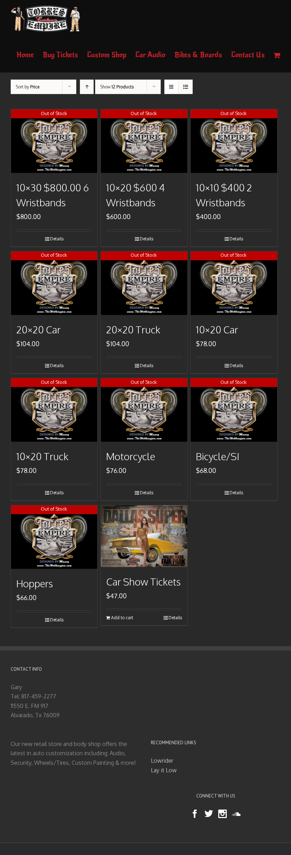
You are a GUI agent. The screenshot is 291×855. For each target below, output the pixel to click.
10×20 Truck (42, 456)
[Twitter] (208, 814)
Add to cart (122, 617)
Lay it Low (164, 770)
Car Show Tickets (143, 581)
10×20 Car (217, 329)
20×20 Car (38, 329)
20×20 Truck (133, 329)
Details (57, 238)
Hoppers (34, 583)
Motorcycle (130, 456)
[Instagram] (222, 814)
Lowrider (162, 760)
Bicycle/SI (217, 456)
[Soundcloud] (236, 814)
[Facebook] (195, 814)
